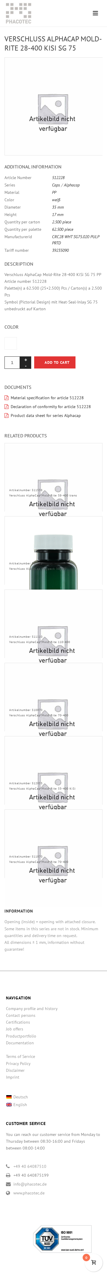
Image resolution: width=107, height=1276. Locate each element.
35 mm (58, 207)
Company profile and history (32, 1008)
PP (54, 192)
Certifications (18, 1022)
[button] (91, 68)
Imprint (12, 1077)
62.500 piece (62, 229)
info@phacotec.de (30, 1184)
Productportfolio (21, 1036)
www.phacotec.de (29, 1193)
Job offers (14, 1029)
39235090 (60, 250)
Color (11, 327)
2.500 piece (61, 222)
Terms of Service (20, 1056)
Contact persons (20, 1015)
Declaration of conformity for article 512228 (51, 406)
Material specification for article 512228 (47, 397)
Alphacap (72, 185)
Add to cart (57, 362)
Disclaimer (15, 1070)
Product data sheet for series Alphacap (46, 415)
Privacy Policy (18, 1063)
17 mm (58, 214)
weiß (56, 199)
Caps (56, 185)
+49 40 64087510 (29, 1166)
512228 (58, 177)
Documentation (20, 1043)
